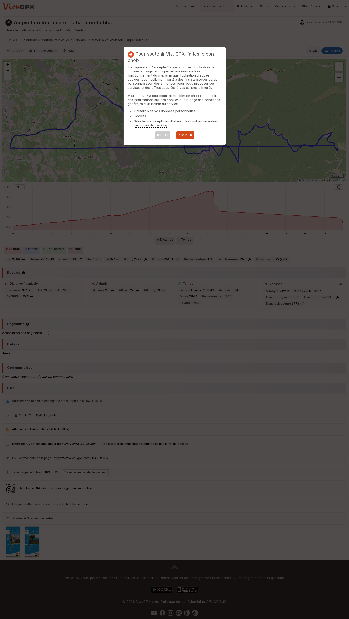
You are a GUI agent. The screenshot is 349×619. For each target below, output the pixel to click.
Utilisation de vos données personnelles (164, 111)
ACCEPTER (185, 135)
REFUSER (162, 135)
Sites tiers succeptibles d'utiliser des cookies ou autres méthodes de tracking (176, 123)
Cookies (140, 116)
